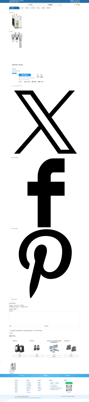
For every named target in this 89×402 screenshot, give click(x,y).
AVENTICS (28, 390)
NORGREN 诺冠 (28, 385)
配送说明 (39, 387)
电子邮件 (46, 326)
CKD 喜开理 (28, 387)
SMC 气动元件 (28, 382)
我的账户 (49, 8)
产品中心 (38, 8)
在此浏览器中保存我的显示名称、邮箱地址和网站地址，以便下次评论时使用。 (26, 330)
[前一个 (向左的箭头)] (1, 401)
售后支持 (39, 385)
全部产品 (16, 384)
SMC (21, 85)
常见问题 (39, 390)
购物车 (43, 8)
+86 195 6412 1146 (53, 385)
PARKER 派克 (28, 388)
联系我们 (16, 391)
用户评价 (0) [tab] (12, 301)
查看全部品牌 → (28, 392)
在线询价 (39, 382)
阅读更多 (19, 355)
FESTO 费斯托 (28, 384)
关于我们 (27, 8)
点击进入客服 (70, 383)
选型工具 (16, 387)
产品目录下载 (40, 388)
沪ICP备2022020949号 (64, 396)
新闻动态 (16, 388)
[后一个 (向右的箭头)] (3, 401)
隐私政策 (70, 396)
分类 (13, 8)
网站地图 (73, 396)
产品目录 (16, 385)
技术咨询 (39, 384)
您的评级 (11, 309)
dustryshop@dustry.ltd (54, 386)
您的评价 (11, 310)
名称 (10, 326)
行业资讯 (33, 8)
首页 (22, 8)
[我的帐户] (74, 5)
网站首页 (16, 382)
